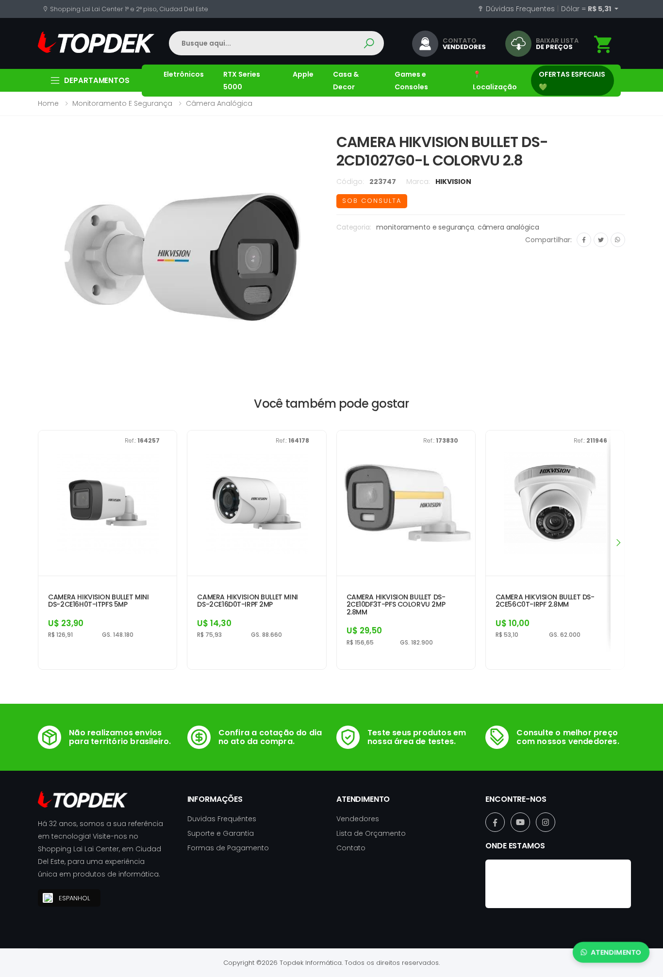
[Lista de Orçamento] (603, 44)
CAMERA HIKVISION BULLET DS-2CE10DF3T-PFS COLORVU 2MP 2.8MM (396, 605)
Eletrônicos (184, 74)
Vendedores (357, 819)
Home (48, 103)
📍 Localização (495, 80)
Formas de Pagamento (228, 848)
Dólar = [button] (587, 9)
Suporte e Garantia (220, 833)
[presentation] (618, 542)
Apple (303, 74)
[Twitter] (601, 239)
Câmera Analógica (219, 103)
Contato (350, 848)
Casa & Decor (346, 80)
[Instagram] (545, 822)
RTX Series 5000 (241, 80)
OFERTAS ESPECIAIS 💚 (572, 80)
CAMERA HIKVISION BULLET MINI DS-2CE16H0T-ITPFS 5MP (98, 601)
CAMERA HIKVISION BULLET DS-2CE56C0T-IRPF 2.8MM (545, 601)
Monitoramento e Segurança (122, 103)
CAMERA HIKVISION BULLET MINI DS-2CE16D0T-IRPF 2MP (247, 601)
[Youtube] (520, 822)
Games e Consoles (411, 80)
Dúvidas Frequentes (519, 9)
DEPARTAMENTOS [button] (97, 80)
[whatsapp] (618, 239)
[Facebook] (584, 239)
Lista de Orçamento (371, 833)
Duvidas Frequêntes (221, 819)
